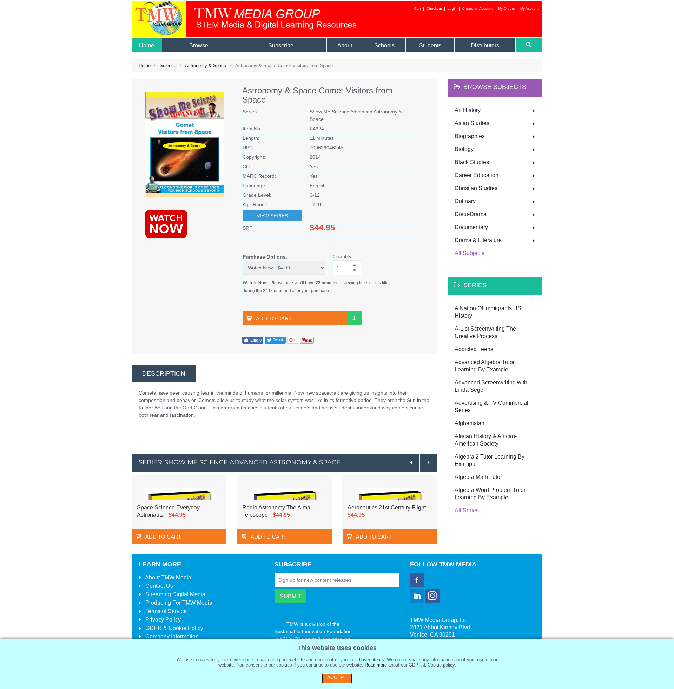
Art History (468, 110)
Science (168, 65)
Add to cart (274, 318)
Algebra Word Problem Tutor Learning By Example (490, 493)
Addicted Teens (474, 349)
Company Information (171, 636)
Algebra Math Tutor (478, 477)
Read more (376, 665)
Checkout (434, 9)
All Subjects (469, 253)
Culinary (465, 201)
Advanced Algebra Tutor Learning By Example (485, 365)
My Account (529, 9)
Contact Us (158, 586)
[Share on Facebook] (252, 340)
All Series (467, 510)
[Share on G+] (292, 340)
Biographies (470, 136)
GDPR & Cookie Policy (173, 628)
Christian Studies (476, 188)
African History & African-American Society (486, 440)
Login (452, 9)
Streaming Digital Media (174, 594)
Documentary (471, 227)
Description (163, 373)
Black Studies (472, 162)
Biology (464, 149)
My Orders (506, 9)
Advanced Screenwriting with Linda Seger (491, 386)
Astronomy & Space (205, 65)
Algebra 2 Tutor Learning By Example (489, 460)
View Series (272, 216)
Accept (337, 677)
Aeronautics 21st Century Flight (387, 508)
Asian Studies (472, 123)
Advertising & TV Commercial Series (491, 406)
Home (145, 65)
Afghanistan (469, 423)
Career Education (476, 175)
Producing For (178, 603)
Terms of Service (165, 611)
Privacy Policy (162, 620)
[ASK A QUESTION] (355, 318)
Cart (417, 9)
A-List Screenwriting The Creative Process (485, 332)
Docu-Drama (471, 214)
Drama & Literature (478, 240)
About (167, 577)
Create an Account (477, 9)
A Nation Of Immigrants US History (488, 312)
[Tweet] (275, 340)
